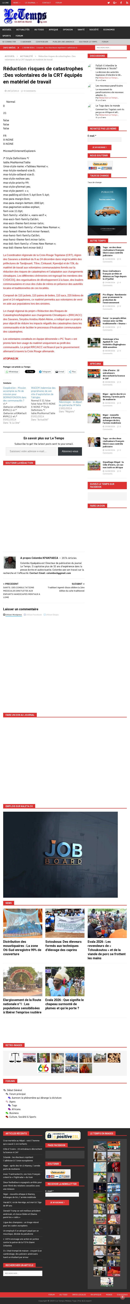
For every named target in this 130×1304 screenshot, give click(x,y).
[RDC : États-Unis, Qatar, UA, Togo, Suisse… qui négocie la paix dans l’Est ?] (100, 1240)
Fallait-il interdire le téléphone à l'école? (106, 67)
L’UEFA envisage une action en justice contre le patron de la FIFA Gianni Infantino (21, 1242)
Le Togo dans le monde (108, 105)
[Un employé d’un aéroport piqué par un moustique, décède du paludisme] (100, 1198)
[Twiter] (108, 3)
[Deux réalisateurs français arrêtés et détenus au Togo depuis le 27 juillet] (94, 274)
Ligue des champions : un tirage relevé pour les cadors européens (21, 1224)
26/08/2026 (110, 259)
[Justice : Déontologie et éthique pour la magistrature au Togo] (15, 1058)
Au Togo (39, 29)
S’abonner (26, 41)
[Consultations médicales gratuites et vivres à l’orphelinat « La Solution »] (29, 1058)
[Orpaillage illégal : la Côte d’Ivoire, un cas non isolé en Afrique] (94, 465)
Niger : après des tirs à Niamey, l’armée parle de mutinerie (114, 397)
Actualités (22, 29)
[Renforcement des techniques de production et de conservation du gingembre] (114, 1058)
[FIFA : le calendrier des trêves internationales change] (113, 1229)
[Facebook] (121, 3)
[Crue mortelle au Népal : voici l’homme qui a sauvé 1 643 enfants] (100, 1146)
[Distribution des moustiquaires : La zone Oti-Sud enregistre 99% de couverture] (22, 923)
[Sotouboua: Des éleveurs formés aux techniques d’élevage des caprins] (64, 923)
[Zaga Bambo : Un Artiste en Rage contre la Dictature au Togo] (85, 1068)
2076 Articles (69, 558)
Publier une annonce (63, 41)
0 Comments (30, 91)
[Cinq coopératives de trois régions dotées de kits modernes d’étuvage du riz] (100, 1058)
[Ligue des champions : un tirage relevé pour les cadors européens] (113, 1188)
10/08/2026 (110, 327)
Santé (81, 29)
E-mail (92, 135)
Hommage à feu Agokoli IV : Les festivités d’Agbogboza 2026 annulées (114, 343)
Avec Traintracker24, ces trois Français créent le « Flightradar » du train (21, 1175)
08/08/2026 (110, 350)
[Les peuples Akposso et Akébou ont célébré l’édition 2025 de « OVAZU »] (57, 1058)
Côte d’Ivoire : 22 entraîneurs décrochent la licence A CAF (114, 374)
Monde (109, 1294)
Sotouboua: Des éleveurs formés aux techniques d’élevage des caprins (63, 946)
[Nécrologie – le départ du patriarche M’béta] (71, 393)
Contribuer (42, 41)
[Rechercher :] (111, 47)
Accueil (6, 29)
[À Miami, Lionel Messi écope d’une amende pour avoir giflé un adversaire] (107, 1282)
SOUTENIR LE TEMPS (88, 41)
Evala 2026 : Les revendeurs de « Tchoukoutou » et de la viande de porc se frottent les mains (107, 950)
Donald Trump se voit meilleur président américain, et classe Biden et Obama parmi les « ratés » (21, 1214)
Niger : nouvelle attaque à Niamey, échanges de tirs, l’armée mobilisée (112, 419)
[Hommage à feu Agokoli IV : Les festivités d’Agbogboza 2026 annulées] (94, 342)
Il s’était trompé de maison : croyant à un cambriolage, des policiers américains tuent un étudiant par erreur (22, 1254)
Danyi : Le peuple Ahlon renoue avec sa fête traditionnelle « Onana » (115, 321)
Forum (59, 2)
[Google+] (115, 3)
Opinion (68, 29)
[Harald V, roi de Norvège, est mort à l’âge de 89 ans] (113, 1177)
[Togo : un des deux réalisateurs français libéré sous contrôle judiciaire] (94, 251)
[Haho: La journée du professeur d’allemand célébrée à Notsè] (71, 1068)
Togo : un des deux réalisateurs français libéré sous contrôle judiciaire (113, 251)
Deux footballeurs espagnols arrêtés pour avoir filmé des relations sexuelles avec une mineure (22, 1186)
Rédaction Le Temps (108, 77)
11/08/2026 (110, 306)
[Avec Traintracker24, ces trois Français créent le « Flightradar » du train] (100, 1167)
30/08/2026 (110, 382)
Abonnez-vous (70, 451)
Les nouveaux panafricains (109, 85)
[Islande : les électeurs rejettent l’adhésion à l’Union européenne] (100, 1156)
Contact (46, 2)
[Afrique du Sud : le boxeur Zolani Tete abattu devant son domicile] (113, 1250)
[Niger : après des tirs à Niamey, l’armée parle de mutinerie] (94, 397)
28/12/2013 (13, 91)
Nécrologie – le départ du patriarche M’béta (70, 403)
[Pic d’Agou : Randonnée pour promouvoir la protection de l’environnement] (94, 298)
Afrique (53, 29)
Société (93, 29)
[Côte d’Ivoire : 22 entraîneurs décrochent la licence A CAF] (94, 374)
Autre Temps (98, 241)
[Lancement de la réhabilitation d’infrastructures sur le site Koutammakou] (85, 1058)
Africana (95, 364)
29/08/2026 (110, 426)
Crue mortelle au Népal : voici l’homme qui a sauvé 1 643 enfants (21, 1142)
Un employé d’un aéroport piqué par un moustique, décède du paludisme (21, 1232)
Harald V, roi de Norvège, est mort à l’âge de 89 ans (22, 1204)
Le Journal (30, 2)
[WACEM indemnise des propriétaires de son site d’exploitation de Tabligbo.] (45, 403)
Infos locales (79, 1294)
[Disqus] (43, 662)
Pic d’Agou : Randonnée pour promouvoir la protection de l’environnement (114, 298)
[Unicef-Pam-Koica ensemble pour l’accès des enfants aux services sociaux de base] (71, 1058)
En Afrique (96, 1294)
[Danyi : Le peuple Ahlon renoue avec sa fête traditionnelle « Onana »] (94, 321)
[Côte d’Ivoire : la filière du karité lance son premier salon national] (100, 1271)
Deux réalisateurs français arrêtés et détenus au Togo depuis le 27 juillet (115, 275)
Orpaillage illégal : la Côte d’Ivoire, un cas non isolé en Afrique (113, 465)
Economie (109, 29)
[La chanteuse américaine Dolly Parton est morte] (113, 1219)
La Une (5, 2)
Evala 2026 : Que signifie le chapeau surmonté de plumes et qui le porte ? (64, 1004)
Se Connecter (9, 41)
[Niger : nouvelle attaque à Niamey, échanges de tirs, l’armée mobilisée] (94, 418)
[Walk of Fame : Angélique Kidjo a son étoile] (113, 1271)
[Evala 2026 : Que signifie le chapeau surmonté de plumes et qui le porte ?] (64, 981)
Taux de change (95, 182)
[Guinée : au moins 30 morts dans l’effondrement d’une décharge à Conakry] (113, 1240)
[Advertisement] (65, 1030)
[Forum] (127, 3)
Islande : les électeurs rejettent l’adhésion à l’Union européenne (18, 1158)
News (15, 2)
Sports (7, 35)
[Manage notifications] (122, 1297)
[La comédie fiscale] (57, 1068)
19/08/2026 (110, 282)
